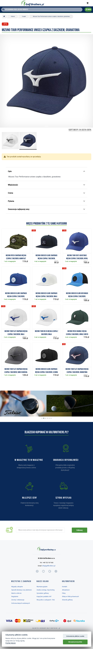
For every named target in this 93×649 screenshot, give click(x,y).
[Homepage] (32, 3)
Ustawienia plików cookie (75, 636)
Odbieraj (79, 530)
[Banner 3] (45, 418)
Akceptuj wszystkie (75, 642)
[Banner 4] (47, 418)
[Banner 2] (43, 418)
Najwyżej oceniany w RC (45, 628)
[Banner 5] (49, 418)
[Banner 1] (42, 418)
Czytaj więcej (10, 643)
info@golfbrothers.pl (48, 566)
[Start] (5, 16)
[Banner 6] (51, 418)
